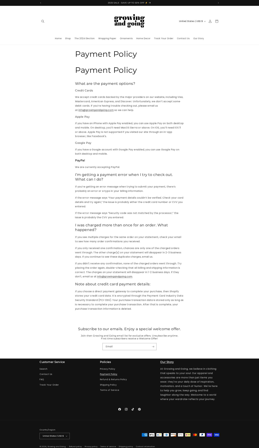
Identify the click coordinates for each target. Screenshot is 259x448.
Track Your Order (49, 384)
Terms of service (108, 446)
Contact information (145, 446)
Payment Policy (108, 374)
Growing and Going (57, 446)
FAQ (42, 379)
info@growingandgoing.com (96, 110)
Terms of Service (109, 390)
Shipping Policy (108, 384)
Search (44, 369)
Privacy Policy (107, 369)
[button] (43, 21)
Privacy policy (91, 446)
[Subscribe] (153, 346)
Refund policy (75, 446)
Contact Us (46, 374)
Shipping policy (126, 446)
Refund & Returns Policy (113, 379)
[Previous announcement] (40, 3)
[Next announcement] (218, 3)
